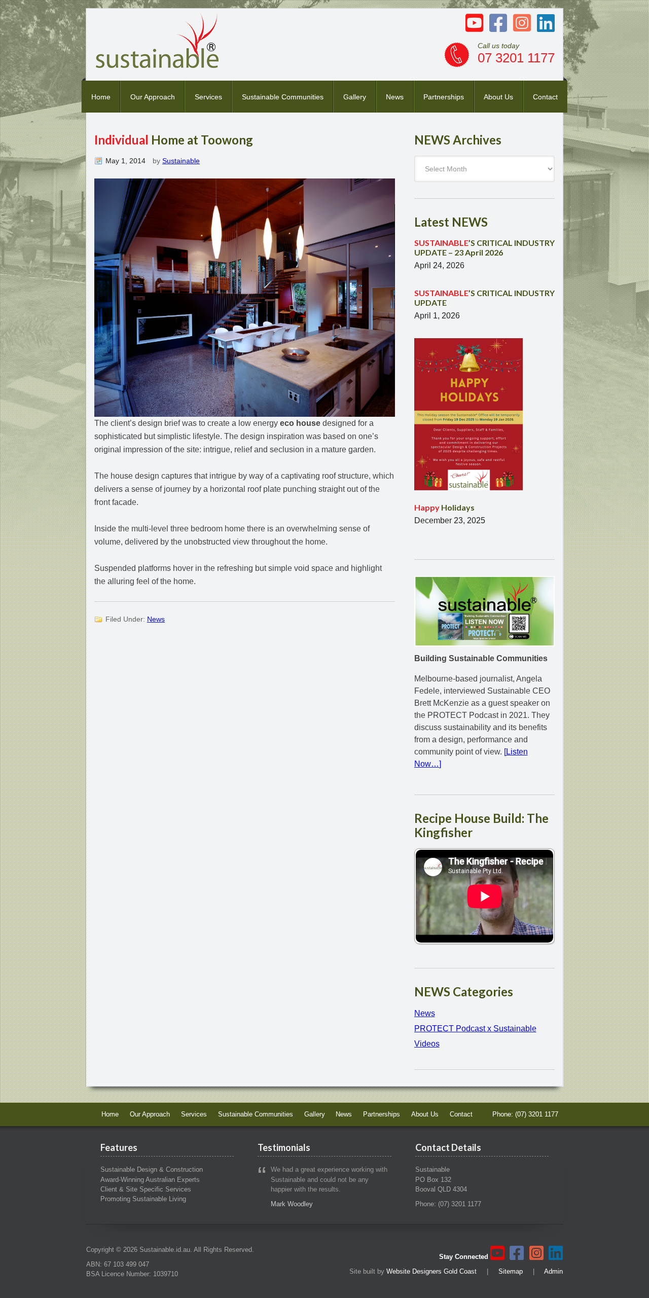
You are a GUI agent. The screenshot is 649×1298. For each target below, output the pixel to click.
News (395, 97)
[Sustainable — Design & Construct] (157, 65)
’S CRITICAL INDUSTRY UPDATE (484, 297)
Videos (427, 1043)
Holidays (444, 507)
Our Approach (152, 97)
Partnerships (443, 97)
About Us (498, 97)
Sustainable (181, 161)
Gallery (354, 97)
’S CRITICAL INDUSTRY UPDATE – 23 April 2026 (484, 247)
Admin (553, 1271)
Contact (545, 97)
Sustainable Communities (282, 97)
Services (208, 97)
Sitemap (510, 1271)
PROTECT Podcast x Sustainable (475, 1028)
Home (101, 97)
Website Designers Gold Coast (431, 1271)
